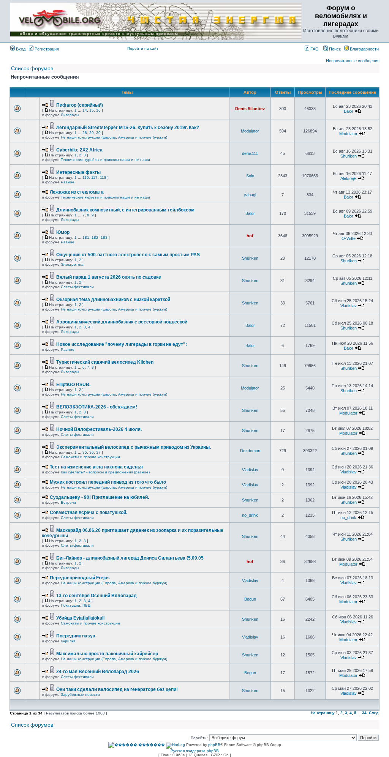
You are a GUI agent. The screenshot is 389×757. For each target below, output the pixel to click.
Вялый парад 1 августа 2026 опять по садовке (108, 277)
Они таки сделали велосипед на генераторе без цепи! (117, 689)
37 (98, 452)
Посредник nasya (75, 636)
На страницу (323, 713)
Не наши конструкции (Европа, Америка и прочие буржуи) (114, 137)
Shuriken (348, 156)
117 (94, 177)
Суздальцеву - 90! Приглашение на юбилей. (99, 497)
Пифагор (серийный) (79, 105)
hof (250, 235)
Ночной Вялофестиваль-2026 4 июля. (99, 429)
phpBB (214, 745)
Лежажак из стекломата (77, 192)
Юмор (63, 232)
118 (103, 177)
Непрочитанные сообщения (353, 60)
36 (91, 452)
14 (84, 110)
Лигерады (70, 115)
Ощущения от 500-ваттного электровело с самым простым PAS (128, 254)
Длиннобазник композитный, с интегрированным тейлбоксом (125, 210)
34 (364, 713)
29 (91, 133)
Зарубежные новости (80, 694)
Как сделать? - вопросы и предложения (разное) (105, 472)
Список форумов (32, 68)
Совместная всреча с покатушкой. (88, 512)
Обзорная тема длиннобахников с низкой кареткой (113, 299)
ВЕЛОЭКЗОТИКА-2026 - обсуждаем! (96, 407)
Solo (250, 175)
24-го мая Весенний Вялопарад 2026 (97, 671)
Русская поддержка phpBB (195, 751)
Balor (348, 111)
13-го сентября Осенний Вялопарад (96, 595)
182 (95, 237)
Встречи (68, 502)
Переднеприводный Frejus (80, 577)
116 (85, 177)
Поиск (334, 49)
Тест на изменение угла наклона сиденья (96, 467)
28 (84, 133)
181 (85, 237)
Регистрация (46, 49)
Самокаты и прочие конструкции (90, 457)
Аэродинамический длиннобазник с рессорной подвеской (121, 322)
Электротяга (72, 264)
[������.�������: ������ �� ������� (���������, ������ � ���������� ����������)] (136, 745)
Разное (67, 182)
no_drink (250, 515)
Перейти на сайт (142, 48)
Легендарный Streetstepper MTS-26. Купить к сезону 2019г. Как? (127, 127)
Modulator (250, 131)
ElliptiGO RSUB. (73, 384)
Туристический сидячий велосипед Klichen (104, 362)
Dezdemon (250, 450)
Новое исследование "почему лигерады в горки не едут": (121, 344)
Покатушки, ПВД (75, 605)
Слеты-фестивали (77, 287)
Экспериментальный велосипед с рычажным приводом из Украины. (133, 447)
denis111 (250, 153)
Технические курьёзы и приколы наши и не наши (105, 160)
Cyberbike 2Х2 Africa (79, 150)
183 (104, 237)
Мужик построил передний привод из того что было (108, 482)
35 (84, 452)
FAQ (314, 49)
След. (374, 713)
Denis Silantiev (250, 108)
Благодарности (364, 49)
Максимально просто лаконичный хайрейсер (107, 653)
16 (98, 110)
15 (91, 110)
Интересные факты (78, 172)
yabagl (250, 194)
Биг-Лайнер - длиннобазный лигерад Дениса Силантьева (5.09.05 (130, 558)
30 (98, 133)
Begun (250, 599)
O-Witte (349, 238)
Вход (20, 49)
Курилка (68, 641)
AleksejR (348, 178)
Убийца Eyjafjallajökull (80, 618)
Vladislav (348, 305)
